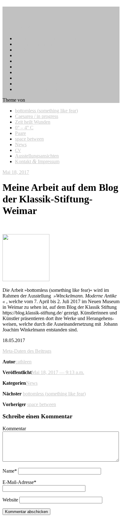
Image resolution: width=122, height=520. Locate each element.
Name (10, 471)
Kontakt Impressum (37, 89)
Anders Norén (40, 100)
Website (10, 499)
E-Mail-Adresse (19, 482)
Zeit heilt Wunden (32, 49)
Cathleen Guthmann (47, 12)
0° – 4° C (24, 55)
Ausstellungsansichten (37, 83)
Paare (20, 61)
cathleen (23, 361)
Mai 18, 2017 (16, 172)
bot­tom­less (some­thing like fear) (46, 38)
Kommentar (14, 428)
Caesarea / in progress (36, 44)
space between (29, 66)
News (21, 72)
